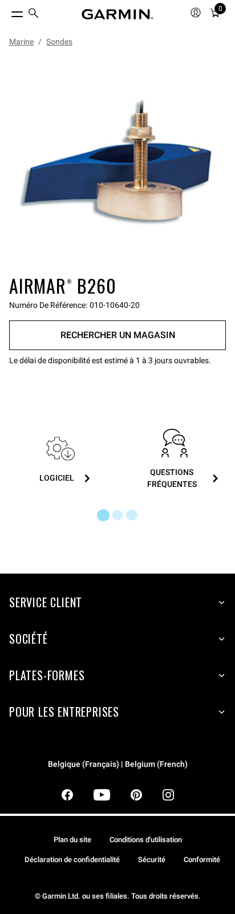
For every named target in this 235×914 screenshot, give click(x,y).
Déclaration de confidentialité (72, 859)
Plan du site (72, 839)
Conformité (202, 859)
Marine (21, 42)
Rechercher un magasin (117, 335)
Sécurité (151, 859)
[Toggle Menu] (7, 11)
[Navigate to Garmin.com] (117, 14)
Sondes (59, 42)
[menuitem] (33, 14)
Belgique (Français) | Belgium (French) (118, 764)
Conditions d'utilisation (146, 839)
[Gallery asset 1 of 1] (117, 163)
